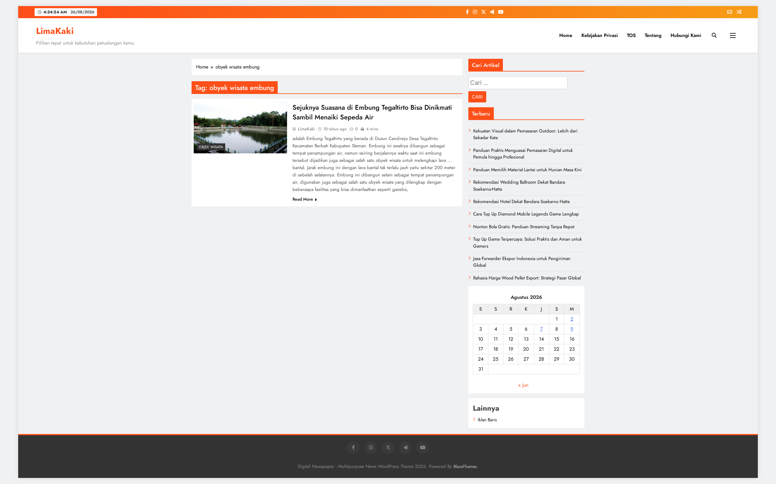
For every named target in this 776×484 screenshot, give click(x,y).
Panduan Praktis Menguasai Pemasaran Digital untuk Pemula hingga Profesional (523, 153)
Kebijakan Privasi (599, 35)
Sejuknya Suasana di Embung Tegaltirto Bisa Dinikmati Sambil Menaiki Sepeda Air (372, 112)
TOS (631, 35)
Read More (303, 199)
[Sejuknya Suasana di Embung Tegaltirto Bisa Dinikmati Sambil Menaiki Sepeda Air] (240, 127)
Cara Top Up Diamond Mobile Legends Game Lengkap (526, 214)
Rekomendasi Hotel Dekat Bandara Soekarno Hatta (521, 201)
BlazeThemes (465, 466)
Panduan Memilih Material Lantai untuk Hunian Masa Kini (527, 169)
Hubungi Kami (686, 35)
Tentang (653, 35)
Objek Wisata (211, 147)
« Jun (523, 385)
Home (565, 35)
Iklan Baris (487, 419)
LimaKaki (55, 31)
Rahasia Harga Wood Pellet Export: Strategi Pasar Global (527, 278)
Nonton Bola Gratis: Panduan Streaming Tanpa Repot (523, 226)
